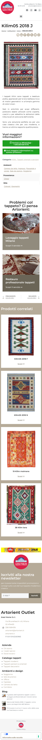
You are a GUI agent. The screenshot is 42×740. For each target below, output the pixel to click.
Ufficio (6, 679)
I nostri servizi (9, 651)
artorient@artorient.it (14, 630)
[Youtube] (35, 10)
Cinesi (6, 179)
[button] (21, 16)
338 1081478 (10, 627)
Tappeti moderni (11, 661)
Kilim (19, 31)
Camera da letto (10, 169)
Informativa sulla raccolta (13, 737)
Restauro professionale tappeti (20, 281)
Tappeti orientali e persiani (28, 160)
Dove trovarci (9, 654)
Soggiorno (27, 171)
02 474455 (9, 624)
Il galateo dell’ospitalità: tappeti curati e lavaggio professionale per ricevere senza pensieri (22, 697)
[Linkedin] (21, 34)
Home (4, 31)
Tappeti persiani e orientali (15, 664)
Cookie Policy (21, 729)
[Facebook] (27, 10)
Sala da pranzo (16, 171)
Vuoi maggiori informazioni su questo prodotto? (19, 151)
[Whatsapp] (39, 10)
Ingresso (21, 169)
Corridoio (8, 687)
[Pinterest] (24, 34)
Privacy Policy (21, 721)
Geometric (15, 186)
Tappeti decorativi (11, 666)
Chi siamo (8, 648)
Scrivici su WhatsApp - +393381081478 (22, 144)
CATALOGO (11, 31)
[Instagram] (31, 10)
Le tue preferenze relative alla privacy (23, 734)
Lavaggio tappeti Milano (17, 239)
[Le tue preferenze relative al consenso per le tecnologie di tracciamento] (38, 736)
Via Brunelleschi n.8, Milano (17, 621)
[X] (31, 34)
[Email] (35, 34)
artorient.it (10, 634)
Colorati (7, 186)
